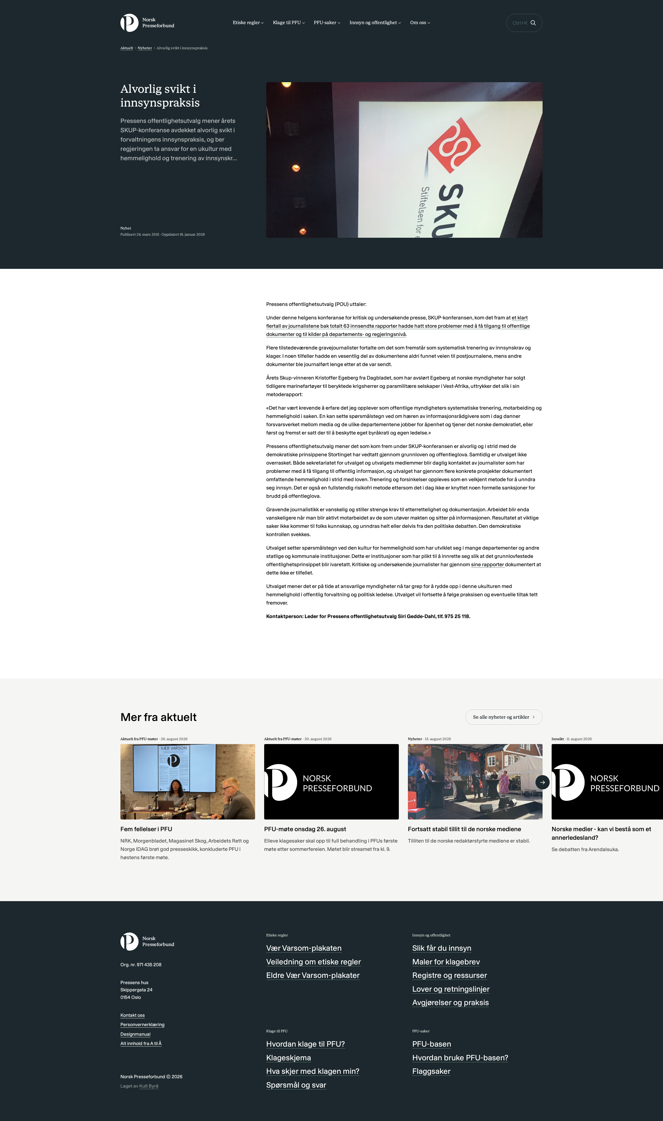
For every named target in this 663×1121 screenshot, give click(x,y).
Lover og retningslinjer (451, 989)
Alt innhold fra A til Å (141, 1043)
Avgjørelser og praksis (450, 1002)
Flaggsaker (431, 1071)
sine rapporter (488, 564)
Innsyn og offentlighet (373, 22)
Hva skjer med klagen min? (312, 1071)
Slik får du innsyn (441, 948)
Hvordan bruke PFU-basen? (460, 1057)
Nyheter (145, 48)
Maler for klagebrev (446, 961)
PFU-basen (431, 1044)
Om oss (418, 22)
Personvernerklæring (142, 1024)
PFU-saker (325, 22)
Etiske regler (246, 22)
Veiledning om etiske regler (313, 961)
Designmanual (135, 1034)
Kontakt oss (132, 1015)
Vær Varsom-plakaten (304, 948)
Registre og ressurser (449, 975)
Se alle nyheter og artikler (501, 717)
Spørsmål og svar (296, 1085)
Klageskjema (288, 1057)
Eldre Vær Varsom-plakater (313, 975)
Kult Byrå (148, 1086)
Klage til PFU (287, 22)
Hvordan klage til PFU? (305, 1044)
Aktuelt (126, 48)
